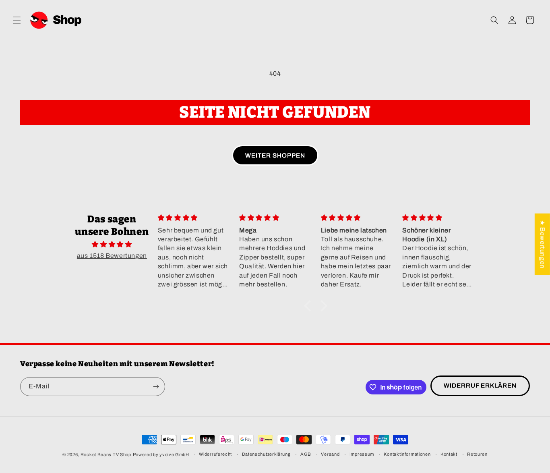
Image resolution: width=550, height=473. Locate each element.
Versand (330, 454)
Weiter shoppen (275, 155)
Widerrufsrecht (215, 454)
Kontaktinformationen (407, 454)
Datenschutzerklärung (266, 454)
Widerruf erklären (480, 385)
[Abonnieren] (156, 386)
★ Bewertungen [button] (542, 244)
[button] (17, 20)
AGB (305, 454)
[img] (112, 245)
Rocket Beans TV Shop (106, 454)
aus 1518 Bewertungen (112, 255)
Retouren (477, 454)
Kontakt (448, 454)
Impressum (361, 454)
